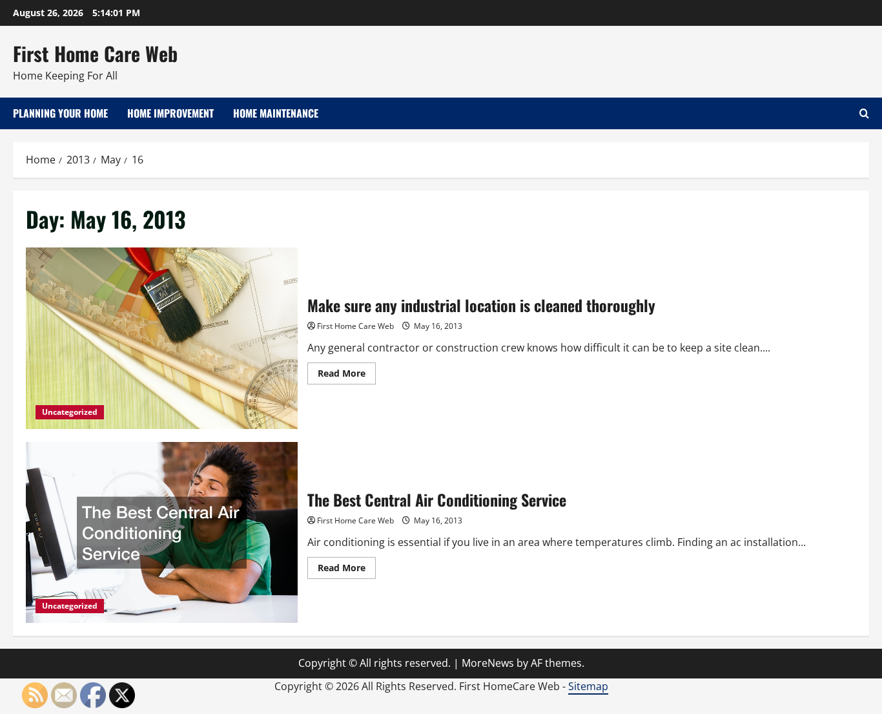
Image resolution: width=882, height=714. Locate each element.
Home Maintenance (275, 113)
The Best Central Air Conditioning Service (162, 533)
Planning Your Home (60, 113)
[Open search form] (864, 113)
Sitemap (588, 686)
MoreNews (488, 663)
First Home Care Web (95, 53)
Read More (347, 375)
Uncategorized (69, 411)
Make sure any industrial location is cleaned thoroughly (162, 338)
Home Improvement (170, 113)
